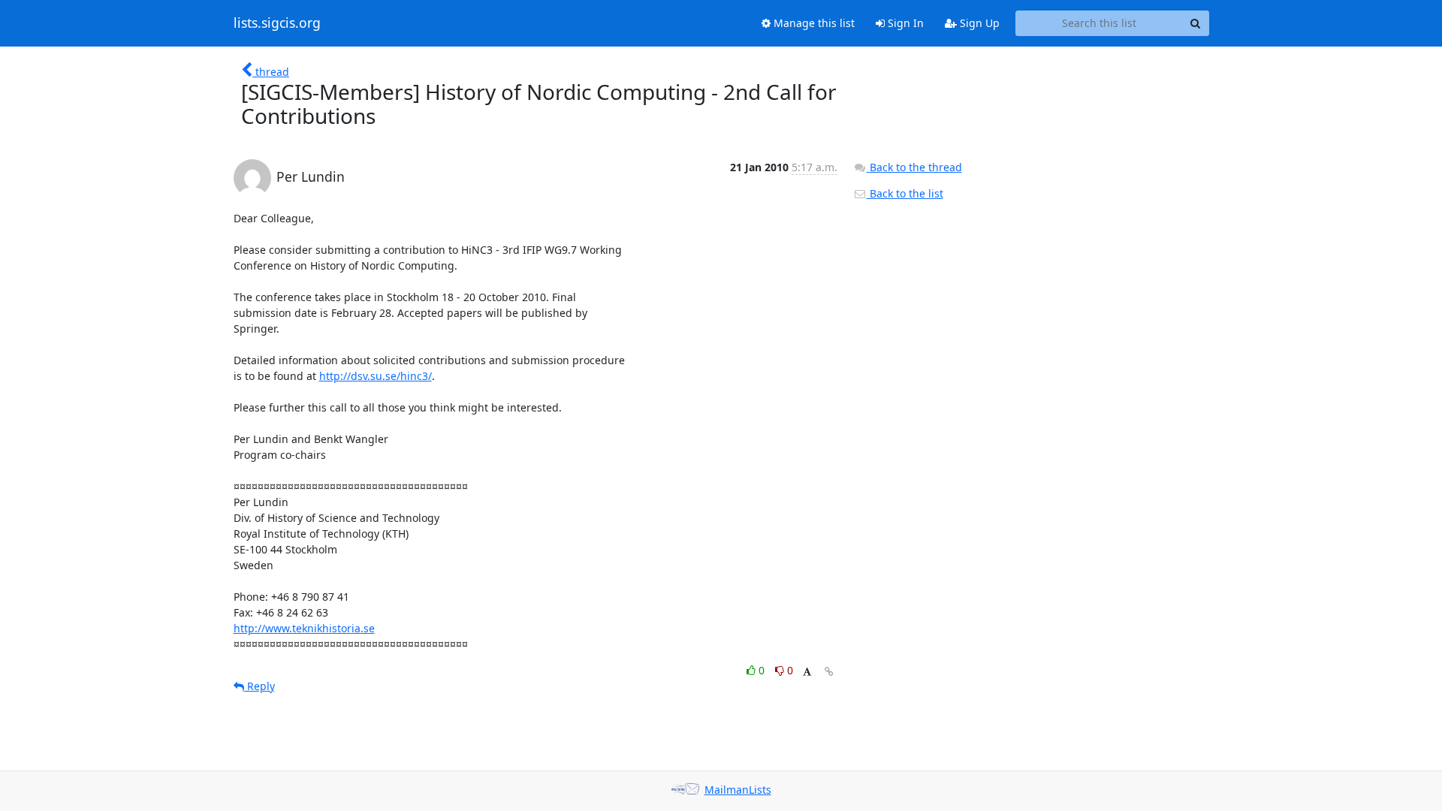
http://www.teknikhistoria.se (304, 628)
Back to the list (905, 193)
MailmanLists (737, 789)
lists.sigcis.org (277, 23)
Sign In (904, 23)
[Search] (1195, 23)
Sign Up (978, 23)
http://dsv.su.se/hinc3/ (375, 376)
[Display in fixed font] (807, 672)
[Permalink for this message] (829, 672)
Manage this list (813, 23)
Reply (259, 686)
